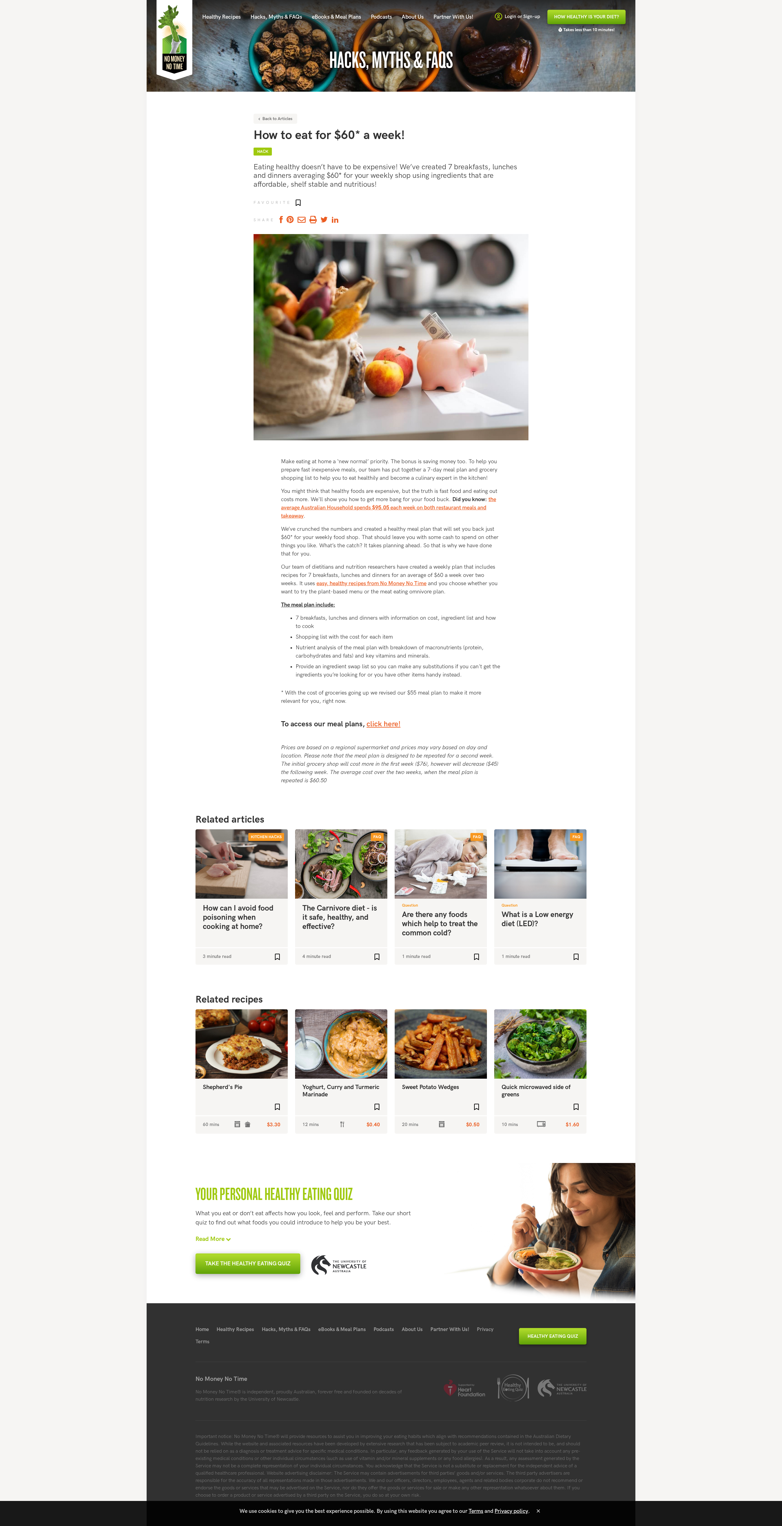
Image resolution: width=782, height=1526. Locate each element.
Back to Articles (276, 118)
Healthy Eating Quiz (553, 1336)
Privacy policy (511, 1511)
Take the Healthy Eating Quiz (248, 1263)
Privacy (485, 1329)
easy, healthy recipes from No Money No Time (371, 583)
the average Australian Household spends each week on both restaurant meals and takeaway (388, 507)
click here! (383, 724)
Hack (262, 151)
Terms (203, 1342)
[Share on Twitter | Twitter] (324, 220)
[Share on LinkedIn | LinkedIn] (335, 220)
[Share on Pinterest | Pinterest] (290, 220)
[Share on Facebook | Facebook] (280, 220)
